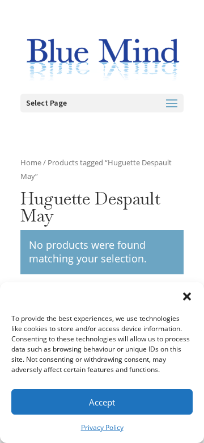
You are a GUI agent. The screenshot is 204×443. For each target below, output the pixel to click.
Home (30, 162)
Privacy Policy (102, 427)
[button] (187, 296)
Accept (102, 402)
